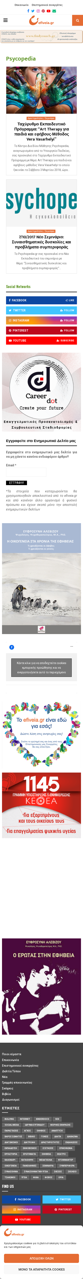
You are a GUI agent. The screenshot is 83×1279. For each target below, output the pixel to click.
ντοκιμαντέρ (65, 1160)
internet (25, 1119)
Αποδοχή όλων (42, 1258)
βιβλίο (31, 1136)
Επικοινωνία (21, 5)
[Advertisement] (41, 887)
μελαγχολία (45, 1160)
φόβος (48, 1177)
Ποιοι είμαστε (11, 1054)
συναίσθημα (11, 1172)
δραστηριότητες (50, 1142)
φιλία (36, 1177)
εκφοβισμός (30, 1148)
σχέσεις (58, 1172)
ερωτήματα (29, 1154)
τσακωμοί (10, 1177)
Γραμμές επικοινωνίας (17, 1082)
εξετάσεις (48, 1148)
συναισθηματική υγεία (36, 1172)
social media (12, 1125)
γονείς (44, 1136)
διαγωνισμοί (11, 1142)
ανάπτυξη (57, 1131)
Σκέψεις (7, 1088)
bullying (9, 1119)
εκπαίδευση (11, 1148)
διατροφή (29, 1142)
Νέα (4, 1077)
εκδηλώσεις (71, 1142)
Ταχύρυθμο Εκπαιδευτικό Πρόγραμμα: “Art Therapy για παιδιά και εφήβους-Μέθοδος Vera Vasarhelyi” (41, 132)
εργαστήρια (11, 1154)
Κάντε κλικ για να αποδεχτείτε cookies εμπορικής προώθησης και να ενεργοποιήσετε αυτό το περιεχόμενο (41, 667)
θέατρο (61, 1154)
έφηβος (41, 1131)
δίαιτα (57, 1136)
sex (57, 1119)
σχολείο (72, 1172)
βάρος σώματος (13, 1136)
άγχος (27, 1131)
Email (11, 465)
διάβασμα (72, 1136)
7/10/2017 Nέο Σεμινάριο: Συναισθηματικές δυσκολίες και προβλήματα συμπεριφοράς (41, 242)
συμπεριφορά (67, 1166)
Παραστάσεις (11, 1131)
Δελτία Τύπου (11, 1071)
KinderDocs (42, 1119)
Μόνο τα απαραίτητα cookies (42, 1269)
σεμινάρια (48, 1166)
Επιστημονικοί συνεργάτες (47, 5)
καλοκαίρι (10, 1160)
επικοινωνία (65, 1148)
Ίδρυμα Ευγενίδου (34, 1125)
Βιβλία (6, 1094)
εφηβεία (46, 1154)
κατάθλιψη (27, 1160)
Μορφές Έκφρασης (60, 1125)
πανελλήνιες (29, 1166)
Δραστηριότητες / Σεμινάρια (41, 118)
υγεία (24, 1177)
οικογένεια (11, 1166)
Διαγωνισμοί (11, 1099)
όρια (60, 1177)
